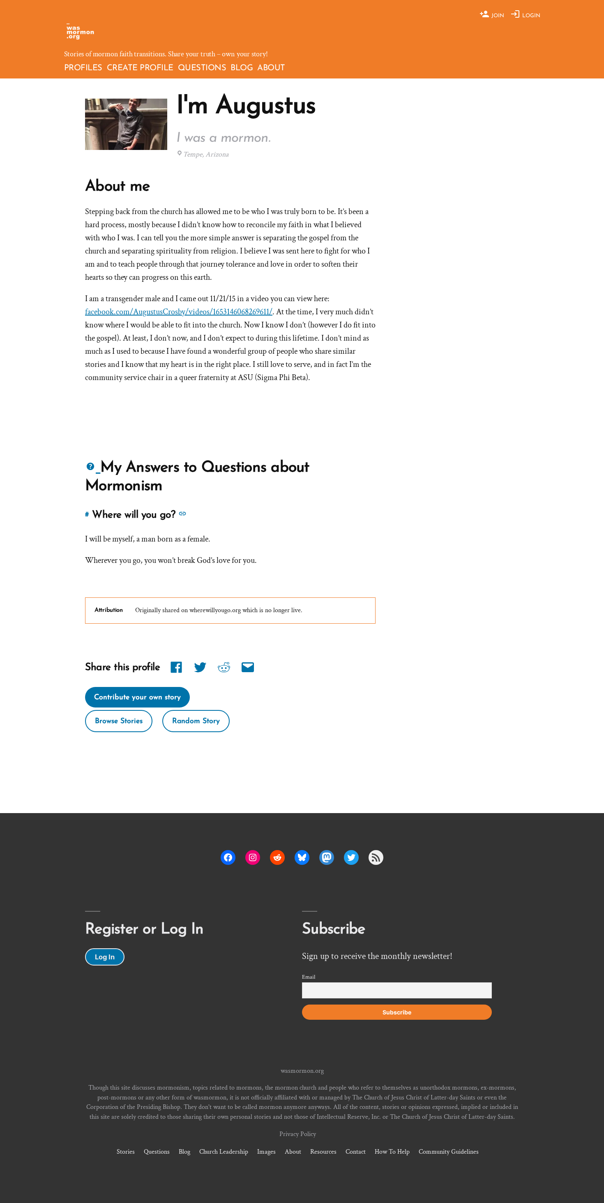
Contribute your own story (137, 697)
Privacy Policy (297, 1134)
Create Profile (140, 68)
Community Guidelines (449, 1152)
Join (497, 15)
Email (308, 977)
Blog (242, 68)
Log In (105, 957)
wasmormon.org (302, 1071)
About (271, 68)
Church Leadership (223, 1152)
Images (266, 1152)
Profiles (83, 68)
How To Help (392, 1152)
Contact (356, 1152)
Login (530, 15)
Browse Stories (119, 720)
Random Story (196, 720)
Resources (323, 1152)
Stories (126, 1152)
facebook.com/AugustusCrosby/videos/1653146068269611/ (178, 312)
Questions (202, 68)
